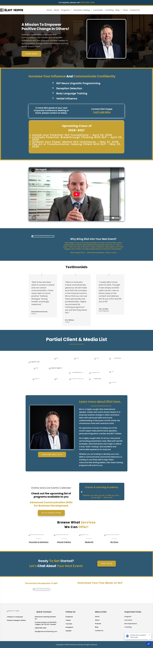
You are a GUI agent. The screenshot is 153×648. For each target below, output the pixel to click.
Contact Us (135, 10)
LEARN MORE (31, 54)
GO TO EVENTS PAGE (51, 513)
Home (49, 10)
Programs (65, 10)
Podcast (98, 624)
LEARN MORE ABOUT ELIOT (52, 454)
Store (125, 10)
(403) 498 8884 (101, 112)
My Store (114, 542)
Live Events (98, 10)
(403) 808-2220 (87, 2)
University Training (81, 10)
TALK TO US (106, 563)
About (56, 10)
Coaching (109, 10)
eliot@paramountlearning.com (46, 631)
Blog (117, 10)
